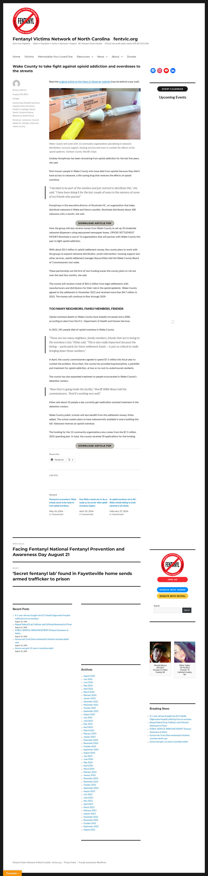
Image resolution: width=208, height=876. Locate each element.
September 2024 (91, 750)
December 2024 (91, 740)
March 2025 (89, 731)
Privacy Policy (70, 863)
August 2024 (89, 753)
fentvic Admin (20, 90)
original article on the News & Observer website (84, 82)
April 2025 (88, 727)
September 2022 (91, 827)
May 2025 (88, 724)
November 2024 (91, 743)
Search (157, 606)
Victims (29, 56)
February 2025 (90, 734)
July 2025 (88, 718)
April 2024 (88, 766)
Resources (83, 56)
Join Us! (172, 579)
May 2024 (88, 763)
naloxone (26, 120)
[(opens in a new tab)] (100, 611)
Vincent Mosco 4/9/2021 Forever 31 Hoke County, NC (160, 668)
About (115, 56)
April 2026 (88, 689)
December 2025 (91, 702)
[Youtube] (166, 70)
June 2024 (88, 759)
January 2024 (90, 775)
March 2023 (89, 807)
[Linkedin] (173, 70)
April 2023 (88, 804)
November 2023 (91, 782)
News (100, 56)
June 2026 (88, 683)
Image (16, 98)
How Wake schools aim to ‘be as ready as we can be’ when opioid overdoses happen (93, 503)
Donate (131, 56)
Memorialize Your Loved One (55, 56)
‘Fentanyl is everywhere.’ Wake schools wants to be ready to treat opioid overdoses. (62, 503)
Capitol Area (19, 106)
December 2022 (91, 817)
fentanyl (17, 120)
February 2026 (90, 695)
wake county (19, 126)
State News (28, 115)
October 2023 (90, 785)
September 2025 (91, 711)
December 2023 (91, 779)
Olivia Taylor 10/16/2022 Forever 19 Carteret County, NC (185, 670)
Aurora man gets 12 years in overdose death (34, 648)
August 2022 (89, 830)
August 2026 (89, 676)
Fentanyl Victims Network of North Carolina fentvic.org (75, 38)
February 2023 (90, 811)
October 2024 (90, 747)
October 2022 (90, 823)
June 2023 (88, 798)
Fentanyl (30, 106)
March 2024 (89, 769)
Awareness (18, 103)
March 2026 (89, 692)
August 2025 (89, 715)
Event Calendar (172, 89)
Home (16, 56)
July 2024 (88, 756)
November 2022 (91, 820)
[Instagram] (159, 70)
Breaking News (31, 103)
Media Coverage (21, 109)
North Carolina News (23, 112)
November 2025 (91, 705)
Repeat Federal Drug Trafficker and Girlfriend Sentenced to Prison (43, 625)
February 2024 (90, 772)
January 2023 (90, 814)
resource (34, 123)
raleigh (25, 123)
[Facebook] (153, 70)
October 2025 (90, 708)
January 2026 (90, 699)
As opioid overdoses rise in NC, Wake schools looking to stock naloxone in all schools (122, 503)
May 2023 (88, 801)
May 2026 (88, 686)
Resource (17, 115)
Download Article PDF (94, 223)
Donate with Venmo (172, 590)
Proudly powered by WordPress (92, 863)
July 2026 (88, 679)
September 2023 (91, 788)
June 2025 (88, 721)
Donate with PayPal (173, 596)
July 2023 (88, 795)
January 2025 (90, 737)
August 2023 (89, 791)
